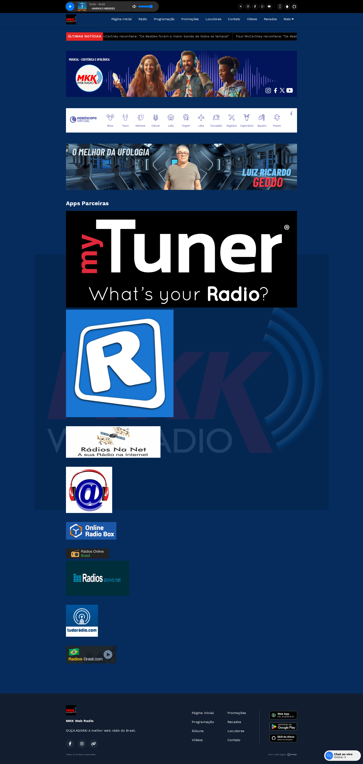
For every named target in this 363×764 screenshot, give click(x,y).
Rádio (142, 19)
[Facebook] (255, 6)
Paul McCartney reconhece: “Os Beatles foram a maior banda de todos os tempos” (125, 36)
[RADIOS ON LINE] (89, 490)
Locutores (213, 19)
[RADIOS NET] (120, 363)
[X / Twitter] (240, 6)
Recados (270, 19)
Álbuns (198, 731)
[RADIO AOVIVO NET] (97, 578)
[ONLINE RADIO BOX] (91, 531)
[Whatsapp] (262, 6)
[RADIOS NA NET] (113, 442)
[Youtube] (269, 6)
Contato (234, 19)
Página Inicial (121, 19)
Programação (164, 19)
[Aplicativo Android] (287, 6)
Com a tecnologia (277, 754)
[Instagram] (248, 6)
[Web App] (280, 6)
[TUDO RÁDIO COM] (82, 620)
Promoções (190, 19)
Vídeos (252, 19)
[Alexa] (294, 6)
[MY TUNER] (181, 259)
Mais (288, 19)
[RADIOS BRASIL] (87, 553)
